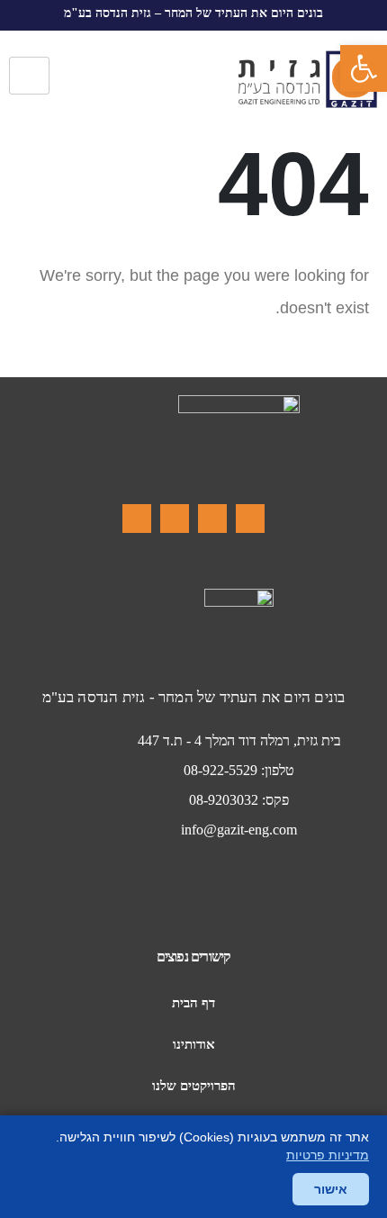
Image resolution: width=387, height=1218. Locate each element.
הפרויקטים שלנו (194, 1085)
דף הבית (193, 1003)
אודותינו (194, 1044)
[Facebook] (250, 518)
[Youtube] (136, 518)
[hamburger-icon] (29, 76)
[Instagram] (212, 518)
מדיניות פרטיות (327, 1155)
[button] (363, 68)
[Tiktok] (174, 518)
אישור (330, 1189)
